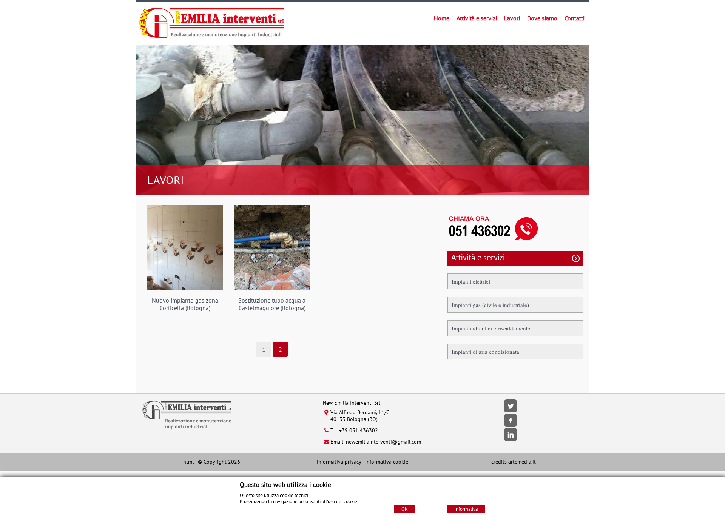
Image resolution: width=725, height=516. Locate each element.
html (188, 461)
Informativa (466, 509)
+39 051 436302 (358, 430)
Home (441, 18)
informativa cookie (386, 461)
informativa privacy (339, 461)
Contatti (575, 18)
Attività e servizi (477, 18)
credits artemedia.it (513, 461)
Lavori (512, 18)
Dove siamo (542, 18)
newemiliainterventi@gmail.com (383, 441)
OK (404, 509)
